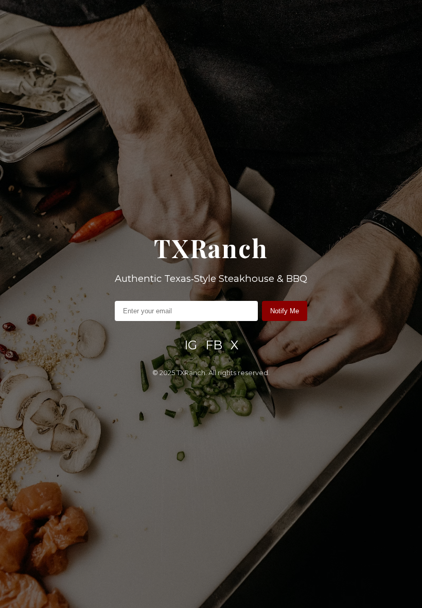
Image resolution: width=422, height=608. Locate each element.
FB (213, 344)
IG (190, 344)
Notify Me (284, 311)
